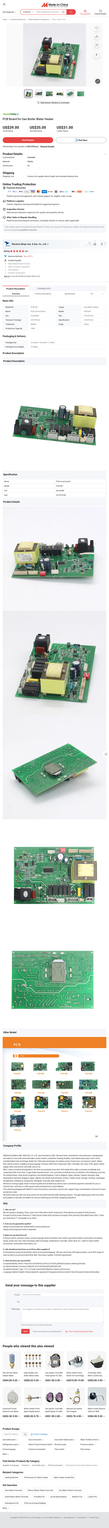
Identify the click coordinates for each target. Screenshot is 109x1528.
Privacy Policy (94, 1517)
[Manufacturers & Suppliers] (54, 4)
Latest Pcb (92, 1496)
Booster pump (60, 1444)
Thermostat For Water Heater (36, 1477)
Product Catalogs (40, 1434)
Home (5, 19)
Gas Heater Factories (13, 1490)
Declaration (82, 1517)
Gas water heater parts (64, 1439)
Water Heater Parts (59, 19)
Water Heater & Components (39, 19)
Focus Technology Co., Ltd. (37, 1517)
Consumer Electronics (18, 19)
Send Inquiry (28, 140)
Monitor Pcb (77, 1496)
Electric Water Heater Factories (40, 1490)
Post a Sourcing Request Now (79, 1331)
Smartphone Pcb (12, 1503)
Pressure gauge (9, 1449)
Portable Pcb (39, 1496)
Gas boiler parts (9, 1439)
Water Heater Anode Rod (64, 1477)
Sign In (7, 276)
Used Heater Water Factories (16, 1496)
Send (25, 1331)
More (5, 1508)
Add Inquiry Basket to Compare (54, 102)
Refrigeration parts (10, 1444)
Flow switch (59, 1449)
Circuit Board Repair (58, 1496)
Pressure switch (87, 1444)
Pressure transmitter (37, 1449)
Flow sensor (85, 1449)
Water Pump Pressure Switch (41, 1444)
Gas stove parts (35, 1439)
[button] (98, 293)
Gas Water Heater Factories (70, 1490)
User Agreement (69, 1517)
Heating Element (11, 1477)
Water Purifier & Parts (89, 1439)
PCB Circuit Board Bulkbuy (35, 1503)
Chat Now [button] (82, 140)
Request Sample (47, 146)
